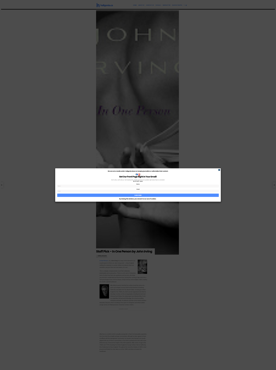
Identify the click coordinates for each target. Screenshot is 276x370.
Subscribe (138, 195)
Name (138, 184)
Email (138, 189)
